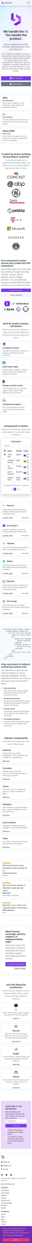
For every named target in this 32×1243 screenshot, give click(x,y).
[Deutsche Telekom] (16, 219)
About (3, 1214)
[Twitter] (6, 1175)
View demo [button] (25, 517)
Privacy (3, 1222)
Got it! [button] (16, 1240)
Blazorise (8, 3)
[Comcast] (16, 175)
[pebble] (16, 211)
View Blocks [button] (16, 84)
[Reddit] (11, 1175)
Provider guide (8, 518)
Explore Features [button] (16, 295)
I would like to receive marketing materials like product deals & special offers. (16, 1140)
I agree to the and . (15, 1132)
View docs (6, 761)
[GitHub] (2, 1175)
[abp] (16, 184)
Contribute (16, 1087)
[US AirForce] (16, 246)
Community (5, 1190)
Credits (3, 1208)
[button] (28, 3)
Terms (3, 1224)
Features (4, 1195)
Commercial (5, 1193)
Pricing (3, 1198)
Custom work (5, 1200)
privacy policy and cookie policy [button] (13, 1235)
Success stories (6, 1203)
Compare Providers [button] (16, 290)
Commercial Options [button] (15, 964)
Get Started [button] (17, 78)
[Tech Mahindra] (16, 202)
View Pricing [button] (20, 968)
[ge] (16, 193)
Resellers (4, 1205)
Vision (3, 1217)
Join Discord (16, 1041)
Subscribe (16, 1064)
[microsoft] (16, 228)
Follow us (16, 1018)
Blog (2, 1219)
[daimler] (16, 237)
